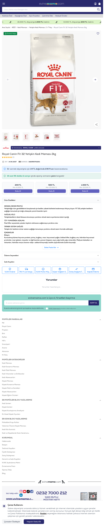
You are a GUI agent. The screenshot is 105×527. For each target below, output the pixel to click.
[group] (51, 80)
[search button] (98, 9)
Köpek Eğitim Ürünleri (10, 395)
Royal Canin (6, 326)
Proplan (5, 330)
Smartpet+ (6, 344)
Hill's (4, 341)
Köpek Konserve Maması (11, 385)
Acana (4, 348)
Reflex (4, 337)
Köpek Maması (7, 381)
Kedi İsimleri (6, 403)
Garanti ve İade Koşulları (11, 459)
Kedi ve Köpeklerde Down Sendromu (15, 433)
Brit (3, 333)
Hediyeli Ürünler (61, 16)
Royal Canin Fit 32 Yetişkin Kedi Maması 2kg (70, 27)
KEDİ (13, 27)
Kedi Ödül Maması (9, 370)
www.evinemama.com (20, 499)
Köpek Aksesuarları (9, 392)
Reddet (43, 513)
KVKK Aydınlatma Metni (11, 463)
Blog (3, 473)
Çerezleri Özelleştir (12, 521)
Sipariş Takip (7, 470)
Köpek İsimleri (7, 407)
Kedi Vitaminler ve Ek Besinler (13, 374)
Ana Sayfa (6, 27)
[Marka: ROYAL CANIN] (6, 148)
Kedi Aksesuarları (8, 377)
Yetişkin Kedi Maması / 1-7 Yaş (40, 27)
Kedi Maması (22, 27)
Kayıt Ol (93, 303)
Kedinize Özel (7, 16)
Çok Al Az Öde (47, 16)
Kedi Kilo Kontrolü (8, 429)
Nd (3, 323)
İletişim (4, 445)
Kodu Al (18, 191)
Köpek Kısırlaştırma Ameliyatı (13, 411)
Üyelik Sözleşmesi (8, 452)
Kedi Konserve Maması (10, 367)
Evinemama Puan (8, 466)
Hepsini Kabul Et (34, 521)
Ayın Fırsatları (34, 16)
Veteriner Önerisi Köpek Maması (14, 426)
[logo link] (51, 4)
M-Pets (5, 355)
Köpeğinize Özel (21, 16)
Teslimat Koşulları (8, 448)
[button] (95, 79)
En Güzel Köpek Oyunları (11, 414)
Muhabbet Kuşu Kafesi (10, 422)
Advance (5, 351)
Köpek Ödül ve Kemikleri (11, 388)
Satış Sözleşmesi (8, 456)
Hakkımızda (6, 441)
